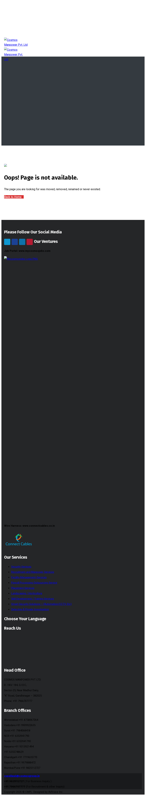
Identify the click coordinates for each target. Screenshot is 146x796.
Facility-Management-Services (29, 577)
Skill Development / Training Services (32, 598)
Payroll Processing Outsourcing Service (34, 582)
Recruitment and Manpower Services (32, 572)
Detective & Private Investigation (30, 609)
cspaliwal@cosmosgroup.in (22, 775)
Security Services (21, 566)
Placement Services (22, 588)
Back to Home (13, 197)
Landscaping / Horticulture (26, 593)
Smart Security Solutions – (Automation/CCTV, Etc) (41, 604)
